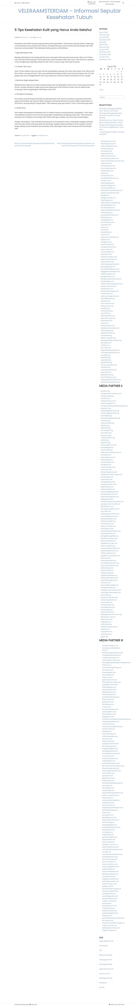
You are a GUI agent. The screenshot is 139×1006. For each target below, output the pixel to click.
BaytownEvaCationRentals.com (112, 190)
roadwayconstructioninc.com (111, 590)
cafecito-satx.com (108, 741)
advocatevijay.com (107, 330)
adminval (38, 37)
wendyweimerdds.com (108, 247)
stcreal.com (105, 230)
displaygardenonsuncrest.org (111, 614)
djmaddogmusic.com (109, 817)
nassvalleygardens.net (110, 896)
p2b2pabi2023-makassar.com (111, 393)
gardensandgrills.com (109, 837)
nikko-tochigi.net (108, 842)
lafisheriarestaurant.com (109, 551)
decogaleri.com (106, 465)
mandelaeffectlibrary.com (110, 178)
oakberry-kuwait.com (108, 526)
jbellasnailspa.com (107, 568)
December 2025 (104, 40)
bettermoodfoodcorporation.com (112, 161)
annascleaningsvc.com (110, 758)
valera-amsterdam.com (110, 871)
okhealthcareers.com (108, 141)
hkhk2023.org (106, 357)
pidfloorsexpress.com (108, 156)
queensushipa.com (107, 244)
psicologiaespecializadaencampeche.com (116, 662)
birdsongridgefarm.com (110, 867)
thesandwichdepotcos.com (110, 269)
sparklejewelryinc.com (110, 751)
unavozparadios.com (108, 467)
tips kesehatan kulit (41, 135)
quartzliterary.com (107, 528)
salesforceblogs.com (108, 185)
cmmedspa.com (107, 832)
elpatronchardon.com (108, 541)
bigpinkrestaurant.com (109, 259)
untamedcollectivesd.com (111, 800)
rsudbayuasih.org (108, 908)
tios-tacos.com (107, 739)
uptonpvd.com (107, 785)
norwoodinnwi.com (109, 876)
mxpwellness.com (108, 803)
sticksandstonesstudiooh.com (112, 793)
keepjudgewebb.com (109, 825)
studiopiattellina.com (108, 533)
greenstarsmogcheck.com (110, 497)
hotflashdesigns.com (108, 274)
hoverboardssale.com (108, 168)
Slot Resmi (103, 983)
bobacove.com (106, 583)
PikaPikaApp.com (107, 200)
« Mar (101, 90)
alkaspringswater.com (108, 519)
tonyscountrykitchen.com (110, 565)
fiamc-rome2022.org (108, 546)
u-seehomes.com (107, 294)
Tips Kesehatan (109, 4)
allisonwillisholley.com (110, 810)
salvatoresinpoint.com (108, 286)
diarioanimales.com (107, 462)
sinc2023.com (105, 398)
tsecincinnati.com (107, 450)
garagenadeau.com (107, 276)
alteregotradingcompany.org (111, 340)
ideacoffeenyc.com (107, 487)
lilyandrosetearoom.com (110, 768)
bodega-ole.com (107, 886)
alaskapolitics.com (107, 171)
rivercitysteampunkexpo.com (112, 849)
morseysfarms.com (107, 605)
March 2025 (103, 45)
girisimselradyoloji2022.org (110, 418)
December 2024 (104, 52)
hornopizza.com (107, 670)
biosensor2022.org (107, 423)
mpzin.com (104, 227)
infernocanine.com (108, 805)
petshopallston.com (109, 712)
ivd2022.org (105, 440)
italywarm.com (107, 915)
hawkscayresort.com (108, 457)
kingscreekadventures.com (110, 210)
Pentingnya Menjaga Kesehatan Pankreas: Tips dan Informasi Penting (110, 115)
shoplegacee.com (107, 220)
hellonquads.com (107, 460)
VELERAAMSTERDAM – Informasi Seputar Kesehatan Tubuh (69, 14)
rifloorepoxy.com (108, 780)
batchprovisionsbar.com (109, 597)
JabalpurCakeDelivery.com (110, 193)
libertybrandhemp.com (110, 874)
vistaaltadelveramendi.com (111, 655)
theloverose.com (108, 699)
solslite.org (106, 812)
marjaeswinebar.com (108, 482)
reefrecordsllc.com (108, 729)
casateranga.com (108, 790)
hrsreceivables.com (107, 252)
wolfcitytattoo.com (108, 761)
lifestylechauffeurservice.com (111, 279)
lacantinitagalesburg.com (110, 492)
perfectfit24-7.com (107, 506)
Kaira (27, 1004)
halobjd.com (105, 195)
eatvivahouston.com (109, 690)
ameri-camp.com (106, 249)
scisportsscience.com (109, 925)
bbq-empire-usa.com (108, 617)
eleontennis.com (106, 321)
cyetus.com (104, 323)
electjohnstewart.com (109, 898)
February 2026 (104, 35)
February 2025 (104, 47)
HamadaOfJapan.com (108, 205)
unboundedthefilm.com (109, 146)
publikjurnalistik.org (109, 911)
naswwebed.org (106, 335)
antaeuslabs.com (107, 212)
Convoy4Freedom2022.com (110, 353)
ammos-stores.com (109, 862)
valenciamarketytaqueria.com (112, 726)
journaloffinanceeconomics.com (113, 918)
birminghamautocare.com (110, 563)
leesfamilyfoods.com (108, 316)
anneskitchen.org (108, 724)
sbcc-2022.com (106, 348)
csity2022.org (105, 442)
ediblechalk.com (106, 624)
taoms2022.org (106, 433)
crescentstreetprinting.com (111, 667)
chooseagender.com (108, 166)
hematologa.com (108, 675)
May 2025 (102, 42)
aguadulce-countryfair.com (110, 556)
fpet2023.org (105, 308)
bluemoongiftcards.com (110, 847)
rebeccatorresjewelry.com (110, 237)
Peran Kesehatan (115, 1)
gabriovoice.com (108, 702)
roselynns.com (106, 180)
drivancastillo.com (108, 830)
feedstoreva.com (106, 619)
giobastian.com (107, 776)
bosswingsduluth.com (108, 560)
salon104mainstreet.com (109, 516)
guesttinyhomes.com (109, 680)
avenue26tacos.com (109, 714)
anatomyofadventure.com (111, 827)
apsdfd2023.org (106, 362)
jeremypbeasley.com (108, 266)
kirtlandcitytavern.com (110, 857)
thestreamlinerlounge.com (111, 889)
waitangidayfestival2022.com (111, 380)
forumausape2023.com (109, 365)
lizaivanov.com (107, 677)
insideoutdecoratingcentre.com (112, 284)
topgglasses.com (108, 717)
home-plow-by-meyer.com (111, 682)
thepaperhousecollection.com (112, 808)
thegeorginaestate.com (109, 575)
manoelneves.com (107, 176)
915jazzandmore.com (108, 553)
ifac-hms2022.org (107, 430)
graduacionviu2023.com (110, 744)
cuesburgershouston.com (111, 660)
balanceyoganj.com (107, 183)
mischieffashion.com (108, 298)
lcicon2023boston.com (108, 377)
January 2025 (104, 50)
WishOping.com (106, 217)
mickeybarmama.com (108, 587)
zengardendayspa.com (110, 749)
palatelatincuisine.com (110, 685)
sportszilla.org (106, 595)
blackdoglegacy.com (109, 687)
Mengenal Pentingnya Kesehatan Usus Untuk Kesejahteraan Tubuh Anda (111, 127)
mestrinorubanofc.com (110, 891)
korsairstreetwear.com (110, 709)
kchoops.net (106, 852)
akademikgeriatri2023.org (110, 411)
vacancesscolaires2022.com (110, 382)
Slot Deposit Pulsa (105, 978)
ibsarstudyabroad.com (108, 445)
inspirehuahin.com (107, 262)
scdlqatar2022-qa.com (108, 401)
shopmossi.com (107, 798)
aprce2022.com (106, 343)
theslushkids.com (108, 773)
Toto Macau (103, 946)
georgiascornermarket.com (110, 504)
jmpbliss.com (105, 239)
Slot (100, 950)
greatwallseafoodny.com (110, 697)
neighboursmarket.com (110, 879)
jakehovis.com (106, 558)
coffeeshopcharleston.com (110, 514)
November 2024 (105, 54)
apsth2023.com (106, 372)
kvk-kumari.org (107, 920)
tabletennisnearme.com (109, 627)
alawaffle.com (107, 731)
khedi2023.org (106, 408)
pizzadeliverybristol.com (109, 494)
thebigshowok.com (109, 692)
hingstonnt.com (106, 163)
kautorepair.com (106, 479)
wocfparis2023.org (107, 396)
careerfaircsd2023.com (109, 370)
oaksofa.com (105, 629)
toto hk (101, 987)
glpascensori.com (108, 778)
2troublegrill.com (108, 788)
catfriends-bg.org (107, 148)
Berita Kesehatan (104, 1)
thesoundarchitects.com (110, 820)
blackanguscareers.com (110, 881)
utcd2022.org (105, 421)
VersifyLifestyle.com (108, 207)
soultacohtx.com (106, 632)
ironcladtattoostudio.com (111, 753)
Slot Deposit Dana (105, 964)
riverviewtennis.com (108, 607)
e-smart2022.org (107, 311)
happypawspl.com (107, 499)
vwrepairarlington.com (110, 645)
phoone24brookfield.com (109, 585)
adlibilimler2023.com (108, 333)
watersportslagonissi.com (110, 296)
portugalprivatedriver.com (110, 509)
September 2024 (105, 59)
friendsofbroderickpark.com (111, 531)
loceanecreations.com (109, 864)
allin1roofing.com (108, 822)
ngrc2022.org (105, 313)
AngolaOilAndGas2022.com (110, 350)
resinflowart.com (108, 704)
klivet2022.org (106, 428)
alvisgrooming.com (107, 573)
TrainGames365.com (108, 188)
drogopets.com (106, 622)
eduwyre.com (105, 301)
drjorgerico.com (106, 242)
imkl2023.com (105, 367)
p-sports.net (106, 707)
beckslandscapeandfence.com (112, 653)
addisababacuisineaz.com (111, 928)
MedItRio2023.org (107, 375)
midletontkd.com (108, 835)
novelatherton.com (109, 894)
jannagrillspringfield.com (109, 536)
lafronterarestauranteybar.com (113, 766)
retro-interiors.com (107, 303)
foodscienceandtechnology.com (113, 923)
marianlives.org (106, 151)
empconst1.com (106, 254)
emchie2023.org (106, 416)
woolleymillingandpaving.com (112, 783)
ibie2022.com (105, 345)
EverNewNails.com (107, 281)
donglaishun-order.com (109, 543)
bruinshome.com (108, 756)
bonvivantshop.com (108, 222)
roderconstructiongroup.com (111, 452)
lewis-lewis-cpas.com (108, 318)
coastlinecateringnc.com (110, 658)
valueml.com (105, 235)
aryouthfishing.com (109, 734)
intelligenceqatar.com (108, 198)
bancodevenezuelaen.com (110, 158)
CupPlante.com (106, 225)
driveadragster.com (109, 672)
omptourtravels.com (109, 901)
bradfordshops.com (108, 325)
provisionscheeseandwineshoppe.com (114, 406)
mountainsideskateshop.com (112, 854)
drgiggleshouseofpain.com (110, 271)
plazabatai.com (106, 455)
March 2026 (103, 32)
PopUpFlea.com (106, 232)
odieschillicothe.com (108, 489)
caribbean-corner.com (110, 844)
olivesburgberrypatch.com (111, 771)
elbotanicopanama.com (109, 472)
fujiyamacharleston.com (109, 538)
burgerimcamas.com (109, 930)
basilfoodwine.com (108, 839)
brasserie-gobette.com (109, 600)
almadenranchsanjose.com (110, 328)
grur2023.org (105, 355)
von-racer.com (106, 511)
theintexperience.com (108, 144)
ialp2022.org (105, 425)
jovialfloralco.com (107, 289)
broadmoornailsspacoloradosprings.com (116, 719)
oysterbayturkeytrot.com (111, 763)
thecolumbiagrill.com (108, 403)
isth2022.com (105, 391)
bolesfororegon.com (109, 884)
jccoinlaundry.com (107, 477)
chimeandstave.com (109, 694)
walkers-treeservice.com (110, 795)
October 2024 (104, 57)
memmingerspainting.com (110, 264)
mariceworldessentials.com (110, 548)
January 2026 (104, 37)
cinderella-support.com (109, 257)
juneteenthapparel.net (110, 913)
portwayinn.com (107, 815)
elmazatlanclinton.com (108, 484)
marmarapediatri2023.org (110, 413)
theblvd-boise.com (107, 306)
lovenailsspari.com (107, 524)
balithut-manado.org (108, 338)
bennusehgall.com (107, 447)
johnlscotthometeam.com (110, 291)
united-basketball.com (110, 736)
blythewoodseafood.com (109, 578)
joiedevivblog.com (108, 869)
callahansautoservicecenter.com (112, 501)
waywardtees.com (107, 153)
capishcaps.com (106, 634)
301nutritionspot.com (109, 859)
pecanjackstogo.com (109, 746)
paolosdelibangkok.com (109, 580)
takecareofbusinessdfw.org (110, 203)
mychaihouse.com (107, 570)
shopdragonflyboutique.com (111, 592)
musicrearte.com (106, 602)
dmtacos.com (106, 665)
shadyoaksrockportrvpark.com (111, 474)
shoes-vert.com (106, 469)
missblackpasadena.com (110, 721)
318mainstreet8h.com (108, 521)
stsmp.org (104, 173)
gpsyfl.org (104, 636)
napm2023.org (106, 360)
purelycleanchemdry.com (109, 215)
